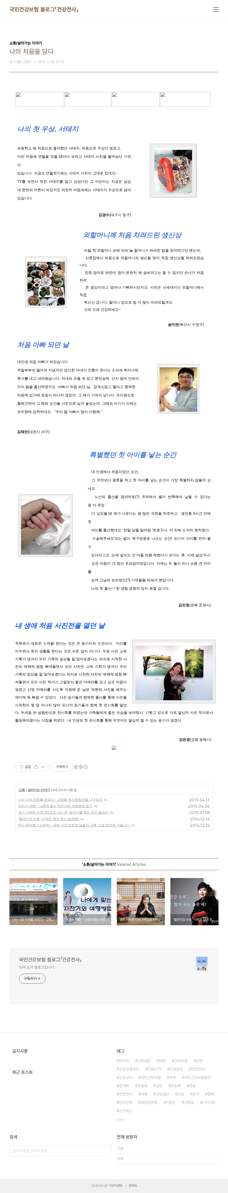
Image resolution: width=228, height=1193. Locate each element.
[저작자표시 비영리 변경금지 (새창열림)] (80, 767)
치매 (172, 1077)
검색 (105, 1151)
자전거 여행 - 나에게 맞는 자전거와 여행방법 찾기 (55, 806)
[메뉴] (216, 9)
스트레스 (125, 1111)
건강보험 (180, 1061)
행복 (210, 1094)
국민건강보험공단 (197, 1077)
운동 (192, 1086)
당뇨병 (176, 1086)
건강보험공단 (129, 1069)
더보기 (121, 1120)
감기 (195, 1094)
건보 (180, 1094)
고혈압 (189, 1102)
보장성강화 (149, 1102)
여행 (144, 1094)
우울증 (142, 1086)
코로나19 (154, 1069)
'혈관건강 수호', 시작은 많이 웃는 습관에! (48, 819)
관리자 (133, 1186)
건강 (159, 1086)
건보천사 (125, 1094)
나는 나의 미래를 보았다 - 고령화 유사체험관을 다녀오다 (60, 799)
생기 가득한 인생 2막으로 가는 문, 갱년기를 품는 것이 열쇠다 (63, 812)
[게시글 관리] (42, 767)
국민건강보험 (151, 1077)
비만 (162, 1061)
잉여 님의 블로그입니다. (37, 967)
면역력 (124, 1086)
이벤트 (171, 1102)
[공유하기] (36, 767)
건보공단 (162, 1094)
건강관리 (176, 1069)
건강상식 (125, 1077)
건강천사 (125, 1102)
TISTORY (116, 1186)
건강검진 (144, 1061)
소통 (22, 790)
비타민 (124, 1061)
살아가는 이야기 (39, 790)
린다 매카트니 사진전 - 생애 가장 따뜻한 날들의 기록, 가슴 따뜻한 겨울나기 (74, 825)
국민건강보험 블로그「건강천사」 (43, 9)
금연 (199, 1061)
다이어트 (209, 1102)
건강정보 (198, 1069)
